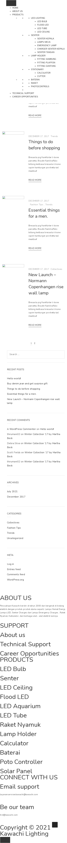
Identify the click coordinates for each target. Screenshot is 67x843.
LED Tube (42, 28)
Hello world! (14, 378)
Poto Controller (21, 762)
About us (17, 11)
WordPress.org (15, 579)
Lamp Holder (38, 55)
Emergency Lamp (47, 45)
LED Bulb (42, 21)
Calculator (43, 73)
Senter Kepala (45, 38)
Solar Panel (16, 771)
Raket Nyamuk (20, 725)
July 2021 (12, 491)
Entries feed (14, 569)
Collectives (56, 269)
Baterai (35, 79)
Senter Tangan (45, 52)
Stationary (37, 69)
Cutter (41, 76)
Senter (35, 35)
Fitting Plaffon (46, 62)
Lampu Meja (43, 42)
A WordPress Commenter (21, 429)
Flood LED (43, 25)
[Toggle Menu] (11, 3)
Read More (35, 115)
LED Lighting (38, 18)
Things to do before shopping (44, 145)
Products (18, 14)
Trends (54, 136)
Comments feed (16, 574)
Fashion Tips (36, 204)
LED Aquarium (20, 706)
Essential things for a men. (44, 213)
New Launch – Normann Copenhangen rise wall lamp (46, 284)
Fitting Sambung (46, 59)
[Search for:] (36, 354)
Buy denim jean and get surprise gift (27, 383)
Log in (10, 564)
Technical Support (23, 93)
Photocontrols (40, 86)
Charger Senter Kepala (51, 49)
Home (15, 8)
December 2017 (16, 496)
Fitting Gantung (46, 66)
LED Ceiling (43, 32)
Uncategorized (15, 538)
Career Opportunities (25, 97)
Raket (34, 83)
